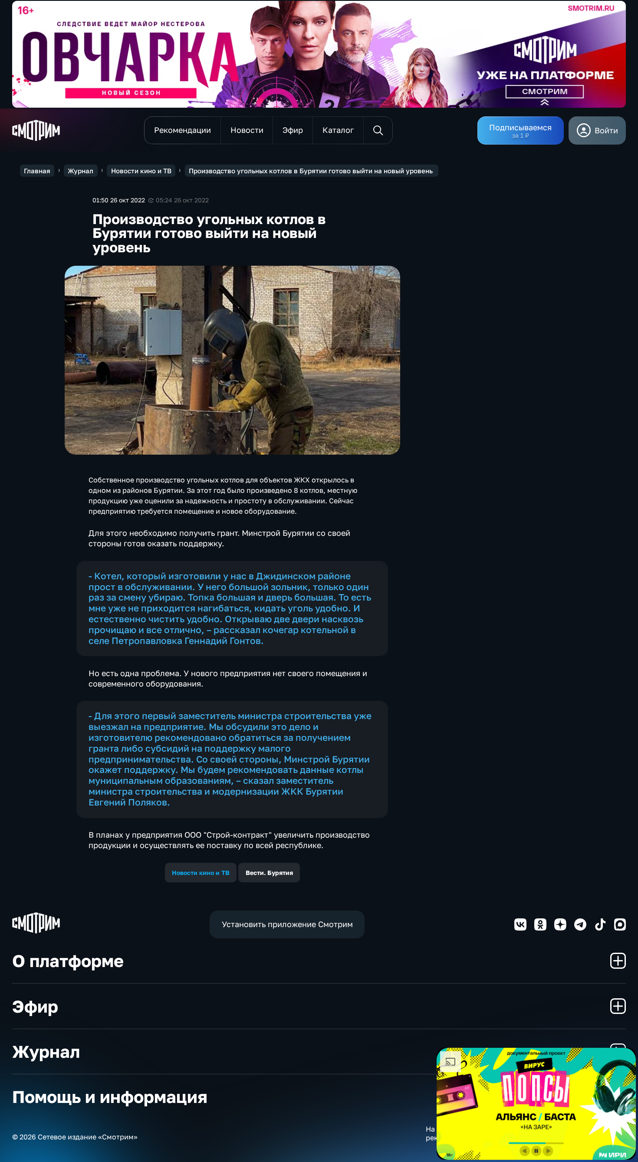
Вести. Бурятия (269, 872)
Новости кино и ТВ (141, 171)
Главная (37, 171)
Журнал (80, 171)
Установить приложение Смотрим (287, 924)
